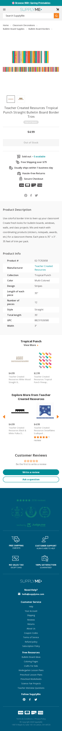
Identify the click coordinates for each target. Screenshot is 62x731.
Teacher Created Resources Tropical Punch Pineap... (43, 379)
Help (31, 606)
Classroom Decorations (24, 25)
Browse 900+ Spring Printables (32, 2)
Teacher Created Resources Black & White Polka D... (17, 430)
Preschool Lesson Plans (31, 674)
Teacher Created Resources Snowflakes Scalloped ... (44, 430)
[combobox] (28, 15)
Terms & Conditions (24, 719)
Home (6, 25)
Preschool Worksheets (31, 679)
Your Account (31, 611)
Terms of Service (31, 637)
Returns (31, 624)
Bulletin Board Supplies (13, 28)
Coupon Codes (31, 633)
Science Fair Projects (31, 683)
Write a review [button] (31, 472)
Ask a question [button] (31, 479)
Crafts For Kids (31, 666)
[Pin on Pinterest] (26, 195)
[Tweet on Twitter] (36, 195)
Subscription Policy (31, 646)
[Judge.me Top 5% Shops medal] (31, 512)
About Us (31, 628)
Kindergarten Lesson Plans (31, 670)
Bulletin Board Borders (39, 28)
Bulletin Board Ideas (31, 657)
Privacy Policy (40, 719)
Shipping (31, 615)
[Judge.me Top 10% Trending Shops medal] (45, 512)
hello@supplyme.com (33, 594)
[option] (11, 99)
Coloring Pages (31, 661)
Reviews (31, 619)
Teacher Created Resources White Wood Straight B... (20, 379)
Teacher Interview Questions (31, 688)
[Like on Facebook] (31, 195)
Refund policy (31, 641)
